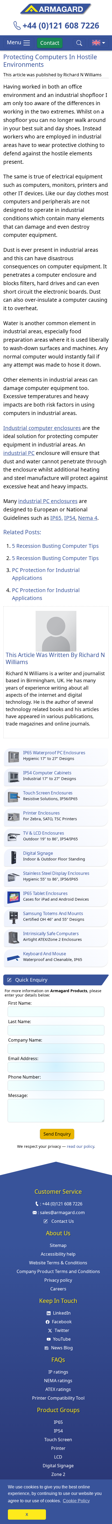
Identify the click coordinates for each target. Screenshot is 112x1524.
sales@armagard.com (62, 1212)
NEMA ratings (58, 1381)
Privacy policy (58, 1280)
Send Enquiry (57, 1134)
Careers (58, 1289)
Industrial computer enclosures (42, 428)
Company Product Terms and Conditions (58, 1271)
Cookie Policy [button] (76, 1500)
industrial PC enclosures (47, 501)
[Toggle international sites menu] (98, 43)
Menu (15, 42)
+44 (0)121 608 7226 (61, 25)
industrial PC (19, 453)
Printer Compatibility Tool (58, 1398)
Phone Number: (24, 1077)
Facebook (62, 1322)
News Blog (62, 1348)
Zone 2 (58, 1474)
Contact (49, 42)
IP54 (69, 517)
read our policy (80, 1146)
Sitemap (58, 1245)
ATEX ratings (58, 1389)
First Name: (20, 1003)
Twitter (62, 1330)
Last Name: (19, 1022)
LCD (58, 1457)
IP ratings (58, 1372)
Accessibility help (58, 1254)
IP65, (56, 517)
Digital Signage (58, 1466)
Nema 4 (87, 517)
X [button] (27, 1514)
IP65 (58, 1422)
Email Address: (23, 1058)
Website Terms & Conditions (58, 1263)
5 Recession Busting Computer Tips (55, 545)
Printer (58, 1448)
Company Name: (25, 1040)
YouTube (62, 1339)
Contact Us (62, 1221)
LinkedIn (62, 1313)
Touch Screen (58, 1440)
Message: (18, 1095)
